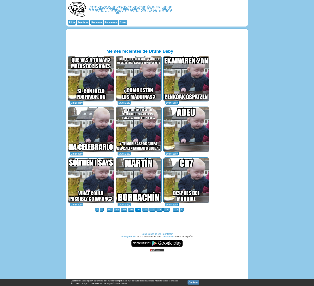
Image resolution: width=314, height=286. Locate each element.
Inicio (72, 22)
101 (110, 209)
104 (131, 209)
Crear (123, 22)
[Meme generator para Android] (157, 246)
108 (159, 209)
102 (117, 209)
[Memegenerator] (120, 17)
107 (152, 209)
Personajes (111, 22)
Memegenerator (128, 236)
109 (166, 209)
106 (145, 209)
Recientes (96, 22)
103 (124, 209)
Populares (83, 22)
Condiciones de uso (151, 234)
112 (176, 209)
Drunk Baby (76, 103)
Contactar (168, 234)
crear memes (168, 236)
